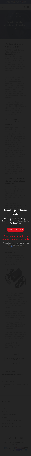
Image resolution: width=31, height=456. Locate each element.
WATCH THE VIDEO (15, 230)
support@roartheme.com (15, 247)
